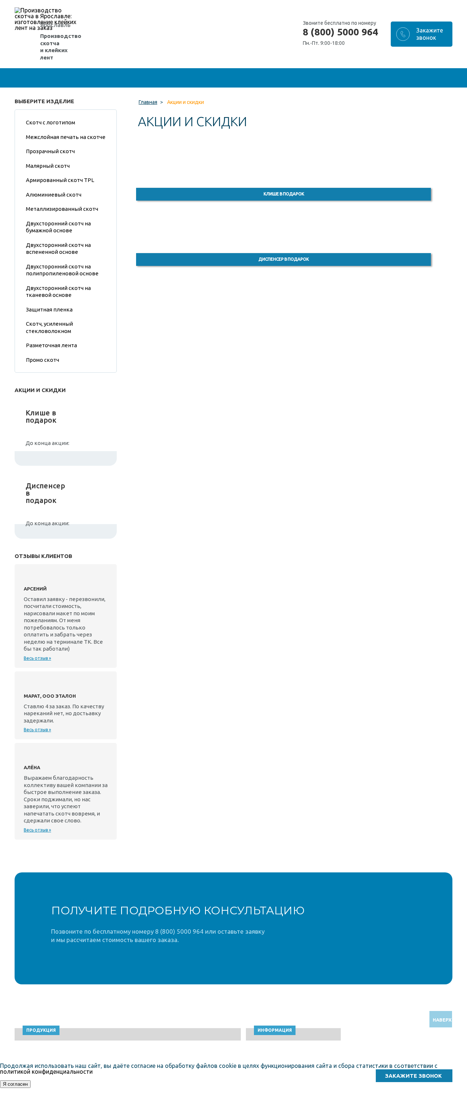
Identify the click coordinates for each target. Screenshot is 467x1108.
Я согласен (15, 1084)
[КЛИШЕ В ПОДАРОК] (295, 164)
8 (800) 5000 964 (340, 32)
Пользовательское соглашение (391, 1104)
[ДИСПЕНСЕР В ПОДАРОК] (295, 229)
